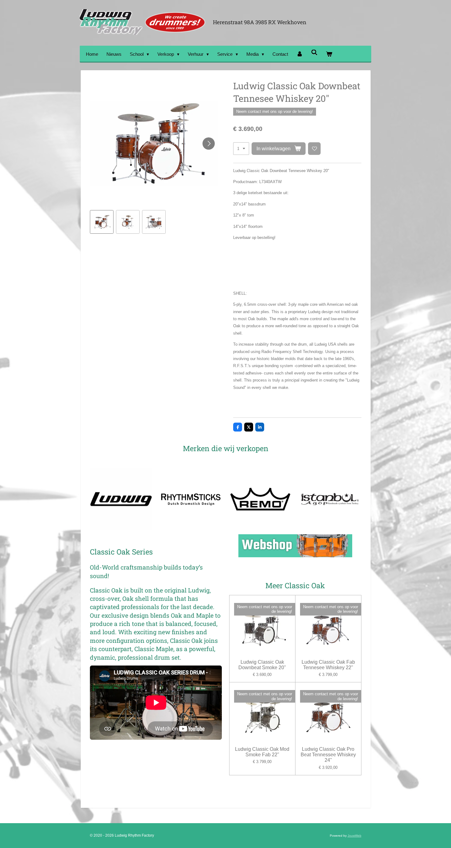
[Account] (299, 54)
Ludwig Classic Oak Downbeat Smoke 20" (262, 664)
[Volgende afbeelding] (208, 143)
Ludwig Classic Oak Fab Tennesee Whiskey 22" (328, 664)
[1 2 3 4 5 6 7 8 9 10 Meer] (241, 148)
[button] (102, 222)
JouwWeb (354, 835)
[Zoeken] (314, 52)
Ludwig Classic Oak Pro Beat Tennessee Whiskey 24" (328, 754)
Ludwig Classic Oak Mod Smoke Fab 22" (262, 751)
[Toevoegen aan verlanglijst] (314, 148)
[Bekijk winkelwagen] (329, 54)
